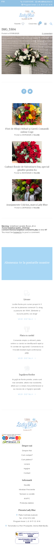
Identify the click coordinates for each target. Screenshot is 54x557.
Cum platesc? (27, 460)
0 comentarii (47, 33)
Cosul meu (34, 24)
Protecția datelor (27, 503)
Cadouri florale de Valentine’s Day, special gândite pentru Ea (27, 168)
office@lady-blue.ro (45, 2)
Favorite (17, 24)
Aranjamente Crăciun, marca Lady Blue (27, 204)
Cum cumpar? (27, 455)
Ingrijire (27, 469)
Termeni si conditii (26, 494)
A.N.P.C (27, 498)
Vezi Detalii (26, 319)
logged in (17, 232)
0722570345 (28, 2)
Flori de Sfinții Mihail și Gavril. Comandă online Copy (27, 130)
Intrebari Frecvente (27, 490)
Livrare (27, 464)
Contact (27, 473)
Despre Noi (27, 451)
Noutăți (37, 135)
